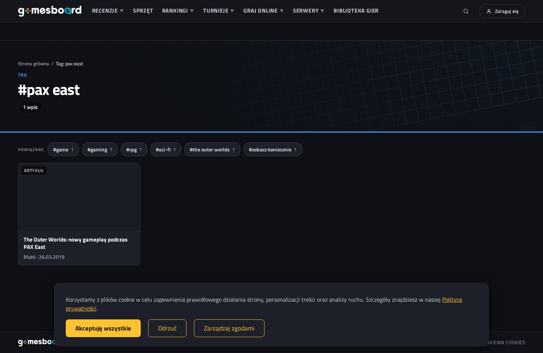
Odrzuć (167, 328)
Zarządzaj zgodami (229, 328)
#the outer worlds (212, 149)
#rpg (134, 149)
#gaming (100, 149)
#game (63, 149)
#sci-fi (166, 149)
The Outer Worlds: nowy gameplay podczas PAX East (75, 243)
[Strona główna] (49, 11)
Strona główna (33, 63)
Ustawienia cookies (501, 342)
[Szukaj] (466, 11)
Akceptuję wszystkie (103, 328)
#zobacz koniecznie (273, 149)
